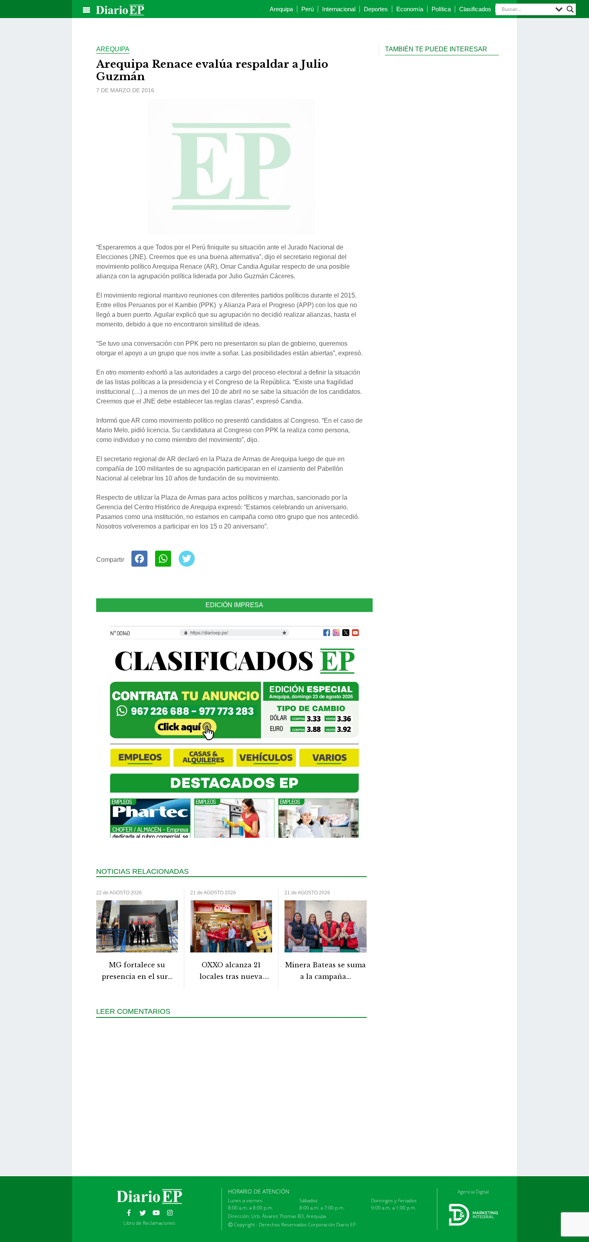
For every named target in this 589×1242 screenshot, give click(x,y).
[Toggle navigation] (86, 10)
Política (441, 9)
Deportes (376, 9)
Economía (409, 9)
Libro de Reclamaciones (149, 1223)
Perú (307, 9)
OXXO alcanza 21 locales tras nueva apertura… (231, 976)
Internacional (338, 9)
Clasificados (475, 9)
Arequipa (281, 9)
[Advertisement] (234, 1096)
